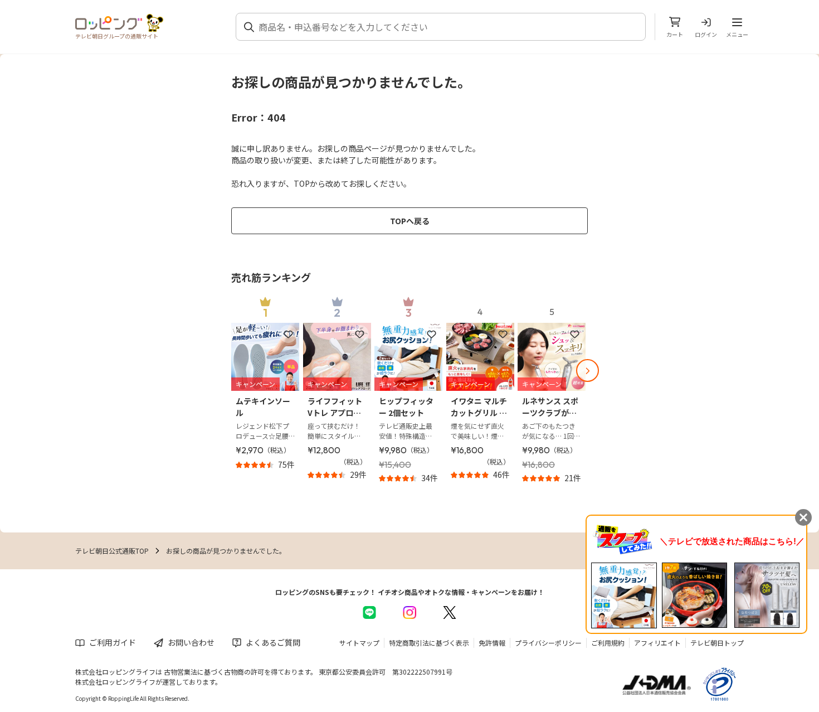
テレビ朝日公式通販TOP (112, 550)
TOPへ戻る (410, 220)
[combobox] (447, 26)
